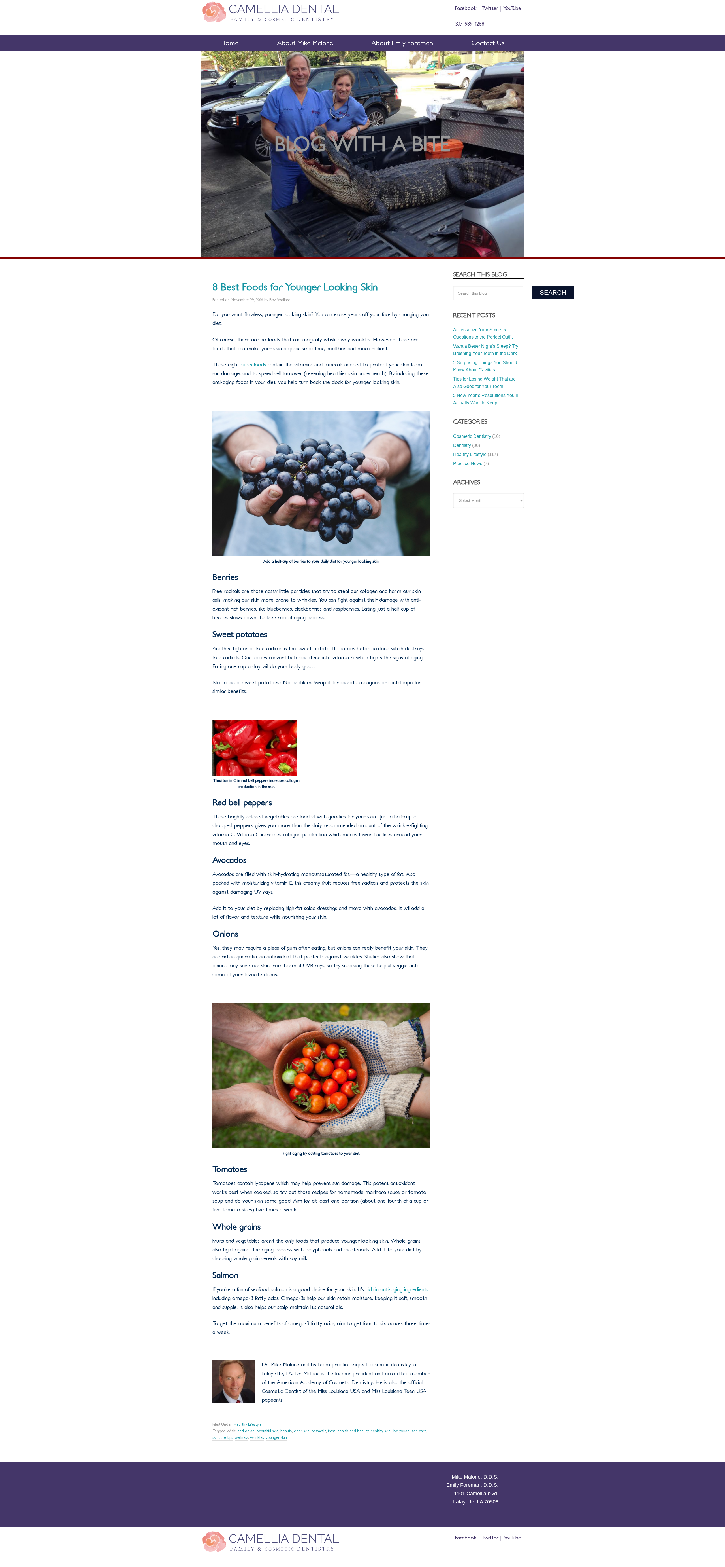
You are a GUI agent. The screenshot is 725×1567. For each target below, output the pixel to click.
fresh (332, 1431)
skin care (418, 1431)
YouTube (511, 8)
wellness (241, 1437)
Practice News (467, 463)
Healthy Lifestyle (247, 1424)
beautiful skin (267, 1431)
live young (401, 1431)
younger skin (276, 1437)
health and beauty (353, 1431)
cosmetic (319, 1431)
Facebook (466, 8)
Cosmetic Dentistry (472, 436)
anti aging (246, 1431)
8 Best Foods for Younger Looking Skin (295, 287)
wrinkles (257, 1437)
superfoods (253, 364)
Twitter (490, 8)
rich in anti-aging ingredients (396, 1289)
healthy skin (381, 1431)
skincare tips (222, 1437)
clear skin (302, 1431)
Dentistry (462, 445)
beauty (286, 1431)
